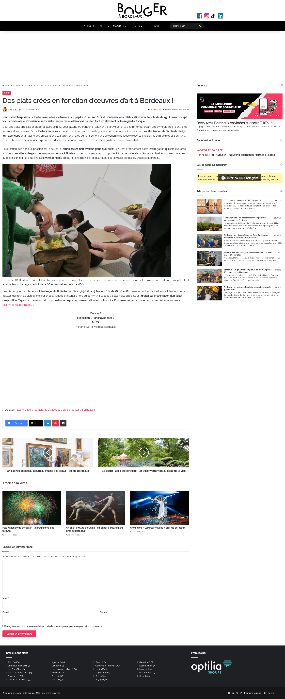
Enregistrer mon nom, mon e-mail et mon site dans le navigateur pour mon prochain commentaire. (53, 626)
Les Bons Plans (15, 669)
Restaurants (145, 672)
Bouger (55, 665)
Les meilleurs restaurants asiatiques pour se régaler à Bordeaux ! (56, 409)
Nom (5, 598)
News (54, 672)
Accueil (89, 26)
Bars (97, 662)
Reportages (101, 672)
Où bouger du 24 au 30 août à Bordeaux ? (242, 200)
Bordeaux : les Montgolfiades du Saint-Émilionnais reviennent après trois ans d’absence (246, 236)
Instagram (206, 15)
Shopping (12, 676)
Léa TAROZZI (14, 110)
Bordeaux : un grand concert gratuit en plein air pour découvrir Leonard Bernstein (247, 271)
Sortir (135, 26)
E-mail (6, 612)
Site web (104, 612)
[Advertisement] (142, 59)
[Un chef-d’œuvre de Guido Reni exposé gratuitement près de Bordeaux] (95, 508)
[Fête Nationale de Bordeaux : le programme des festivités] (31, 508)
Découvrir (19, 85)
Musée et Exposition (17, 672)
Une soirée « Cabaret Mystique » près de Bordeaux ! (158, 527)
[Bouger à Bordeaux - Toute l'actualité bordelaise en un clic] (142, 10)
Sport (142, 676)
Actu (103, 26)
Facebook (199, 15)
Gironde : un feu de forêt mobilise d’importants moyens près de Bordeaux (245, 219)
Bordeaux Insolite (16, 665)
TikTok (213, 15)
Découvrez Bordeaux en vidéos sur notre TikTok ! (234, 123)
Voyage (99, 679)
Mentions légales (252, 693)
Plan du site (268, 693)
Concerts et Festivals (105, 665)
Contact (153, 26)
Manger (118, 26)
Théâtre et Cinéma (17, 679)
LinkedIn (220, 15)
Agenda (55, 662)
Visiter (55, 679)
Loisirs (98, 669)
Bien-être (143, 662)
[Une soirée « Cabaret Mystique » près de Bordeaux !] (159, 508)
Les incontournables (61, 669)
